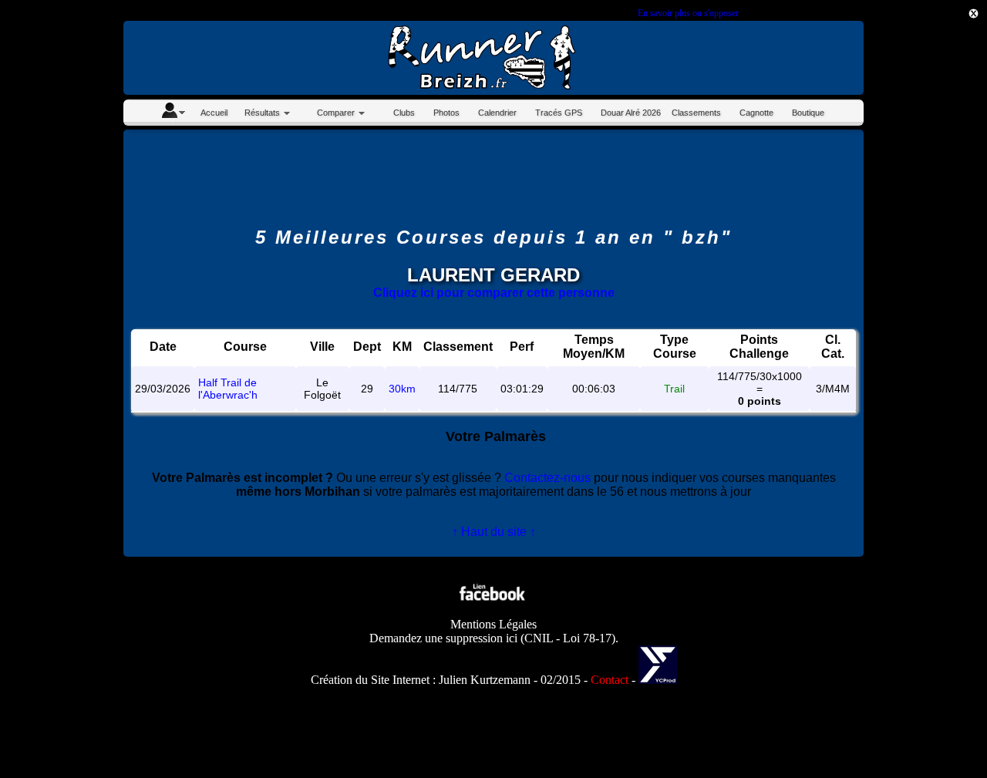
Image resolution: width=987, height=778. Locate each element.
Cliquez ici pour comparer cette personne (494, 292)
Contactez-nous (547, 477)
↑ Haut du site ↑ (494, 531)
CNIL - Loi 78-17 (567, 638)
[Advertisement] (917, 270)
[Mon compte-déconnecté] (173, 112)
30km (402, 388)
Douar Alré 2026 (631, 112)
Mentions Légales (493, 624)
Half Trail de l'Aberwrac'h (228, 388)
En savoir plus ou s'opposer (688, 13)
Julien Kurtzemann (485, 679)
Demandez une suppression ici (443, 638)
